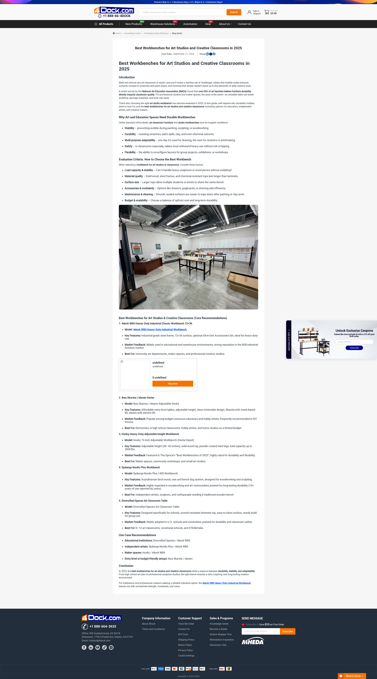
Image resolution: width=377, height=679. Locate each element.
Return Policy (185, 645)
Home (118, 33)
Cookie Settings (186, 656)
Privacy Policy (185, 650)
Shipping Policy (186, 640)
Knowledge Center (132, 33)
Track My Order (186, 624)
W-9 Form (183, 634)
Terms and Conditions (153, 629)
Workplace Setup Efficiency (156, 33)
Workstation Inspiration (222, 640)
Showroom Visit (218, 645)
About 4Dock (148, 624)
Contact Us (184, 629)
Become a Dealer (218, 629)
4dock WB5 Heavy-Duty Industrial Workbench (160, 329)
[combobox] (190, 12)
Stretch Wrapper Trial (221, 634)
